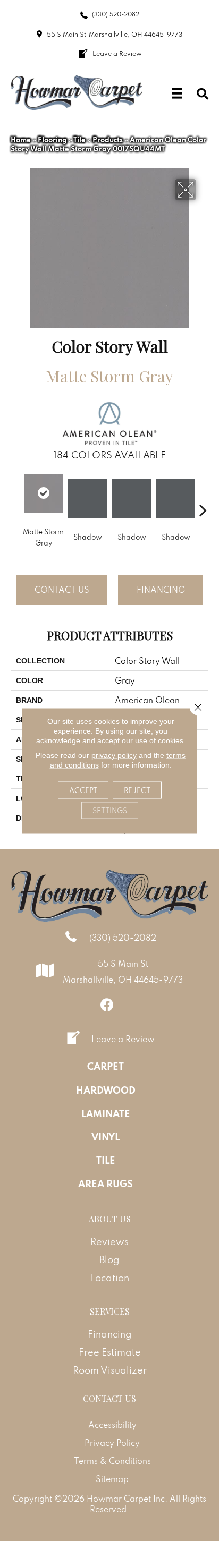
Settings (109, 810)
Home (21, 139)
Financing (161, 589)
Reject (137, 790)
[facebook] (107, 1004)
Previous (16, 494)
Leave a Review (123, 1039)
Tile (79, 139)
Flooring (52, 139)
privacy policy (114, 755)
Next (203, 494)
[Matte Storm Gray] (43, 493)
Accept (83, 790)
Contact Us (62, 589)
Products (107, 139)
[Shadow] (87, 498)
